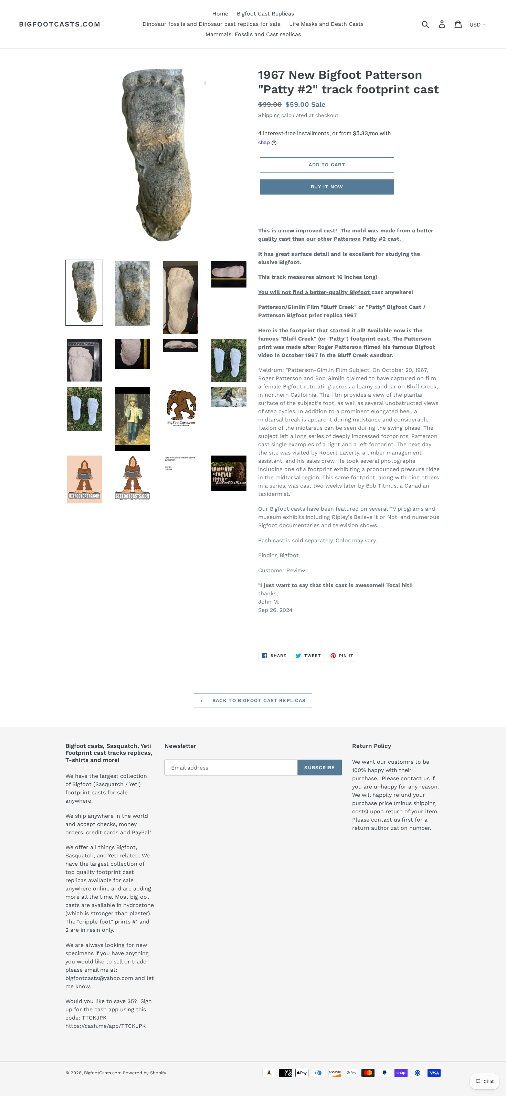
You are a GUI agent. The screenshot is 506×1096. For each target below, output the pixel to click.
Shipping (269, 115)
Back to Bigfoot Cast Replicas (258, 700)
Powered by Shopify (144, 1072)
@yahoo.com (116, 978)
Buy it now (327, 186)
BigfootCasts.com (60, 24)
